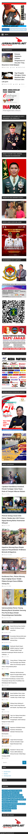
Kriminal (5, 799)
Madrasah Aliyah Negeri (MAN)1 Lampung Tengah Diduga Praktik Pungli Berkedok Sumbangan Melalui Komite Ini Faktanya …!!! (12, 650)
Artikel (5, 790)
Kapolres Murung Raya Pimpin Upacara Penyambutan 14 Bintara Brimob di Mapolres (14, 549)
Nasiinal (22, 799)
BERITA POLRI (21, 67)
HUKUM (5, 689)
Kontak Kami (7, 771)
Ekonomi (5, 797)
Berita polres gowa (15, 790)
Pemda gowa (6, 804)
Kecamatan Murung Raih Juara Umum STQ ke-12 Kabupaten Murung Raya (18, 638)
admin (13, 67)
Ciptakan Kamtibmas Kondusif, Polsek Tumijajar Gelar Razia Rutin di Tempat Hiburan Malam (13, 488)
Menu (6, 34)
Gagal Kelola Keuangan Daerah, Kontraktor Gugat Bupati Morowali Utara (16, 742)
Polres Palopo (6, 808)
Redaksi (6, 773)
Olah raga (13, 801)
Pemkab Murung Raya (18, 804)
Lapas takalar (14, 799)
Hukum (22, 84)
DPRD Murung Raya (16, 795)
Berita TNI (15, 792)
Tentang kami (7, 776)
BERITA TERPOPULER (8, 464)
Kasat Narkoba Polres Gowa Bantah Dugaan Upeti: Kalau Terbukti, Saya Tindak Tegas (17, 695)
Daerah (5, 795)
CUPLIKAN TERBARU (8, 621)
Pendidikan (5, 806)
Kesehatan (20, 797)
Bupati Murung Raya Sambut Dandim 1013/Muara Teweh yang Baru (17, 628)
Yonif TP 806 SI (6, 810)
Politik (13, 806)
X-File (14, 808)
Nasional (5, 801)
